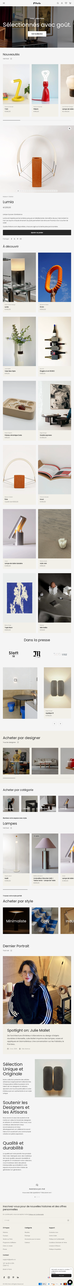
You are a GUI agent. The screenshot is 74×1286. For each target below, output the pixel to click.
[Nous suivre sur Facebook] (4, 1277)
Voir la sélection (37, 34)
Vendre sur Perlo (7, 1239)
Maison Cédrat (8, 197)
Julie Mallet (8, 368)
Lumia (8, 201)
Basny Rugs (8, 625)
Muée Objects (8, 433)
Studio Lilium (8, 876)
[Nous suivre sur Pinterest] (13, 1277)
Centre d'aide (53, 1235)
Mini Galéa (43, 627)
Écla (6, 499)
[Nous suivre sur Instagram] (8, 1277)
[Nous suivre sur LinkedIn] (18, 1277)
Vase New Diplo (10, 371)
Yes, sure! (61, 1275)
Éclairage (27, 1235)
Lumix (7, 307)
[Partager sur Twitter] (14, 238)
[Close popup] (71, 1269)
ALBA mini (43, 563)
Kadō (6, 878)
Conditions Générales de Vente (58, 1242)
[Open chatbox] (70, 1282)
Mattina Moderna (38, 876)
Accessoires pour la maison (32, 1239)
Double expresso (46, 435)
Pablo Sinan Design (10, 304)
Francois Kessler (9, 106)
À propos (5, 1235)
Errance (42, 625)
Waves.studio (43, 561)
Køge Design (43, 433)
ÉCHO (42, 307)
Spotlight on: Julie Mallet (28, 1030)
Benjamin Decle (44, 304)
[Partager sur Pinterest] (17, 238)
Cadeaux (27, 1242)
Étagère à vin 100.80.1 (47, 371)
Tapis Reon (8, 627)
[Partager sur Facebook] (11, 238)
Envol (42, 499)
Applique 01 (50, 713)
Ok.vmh (42, 368)
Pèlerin (35, 109)
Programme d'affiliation (9, 1242)
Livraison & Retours (54, 1246)
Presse (5, 1249)
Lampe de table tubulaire (14, 563)
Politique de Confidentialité (36, 1214)
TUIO (6, 109)
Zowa (6, 561)
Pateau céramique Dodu (13, 435)
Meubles (27, 1232)
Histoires (5, 1232)
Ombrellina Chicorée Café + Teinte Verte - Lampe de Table (44, 879)
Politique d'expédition (55, 1249)
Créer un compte (8, 1246)
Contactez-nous (53, 1232)
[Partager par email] (20, 238)
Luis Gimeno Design (67, 106)
